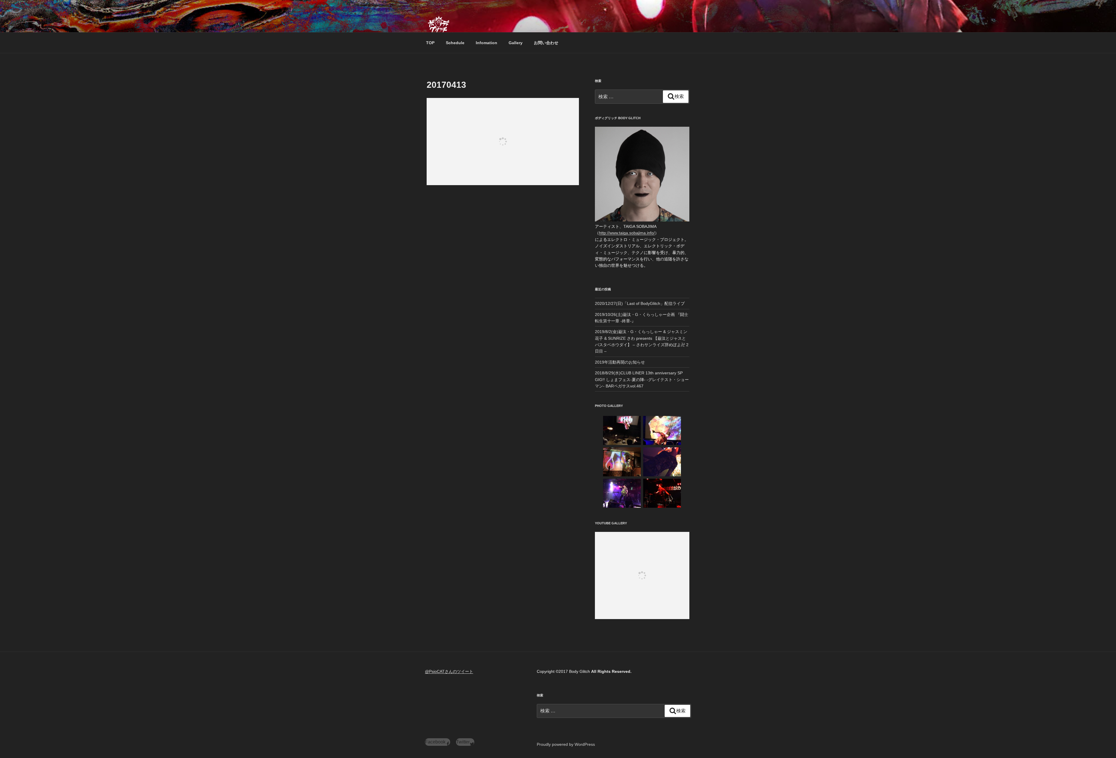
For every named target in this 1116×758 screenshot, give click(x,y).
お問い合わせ (546, 42)
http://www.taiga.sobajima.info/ (627, 232)
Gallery (516, 42)
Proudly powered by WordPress (566, 744)
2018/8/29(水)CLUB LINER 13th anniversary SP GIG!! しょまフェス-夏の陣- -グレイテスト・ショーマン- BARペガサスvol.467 (642, 379)
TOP (430, 42)
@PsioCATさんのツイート (449, 671)
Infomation (486, 42)
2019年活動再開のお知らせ (620, 362)
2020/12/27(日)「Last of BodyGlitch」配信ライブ (640, 303)
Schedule (455, 42)
